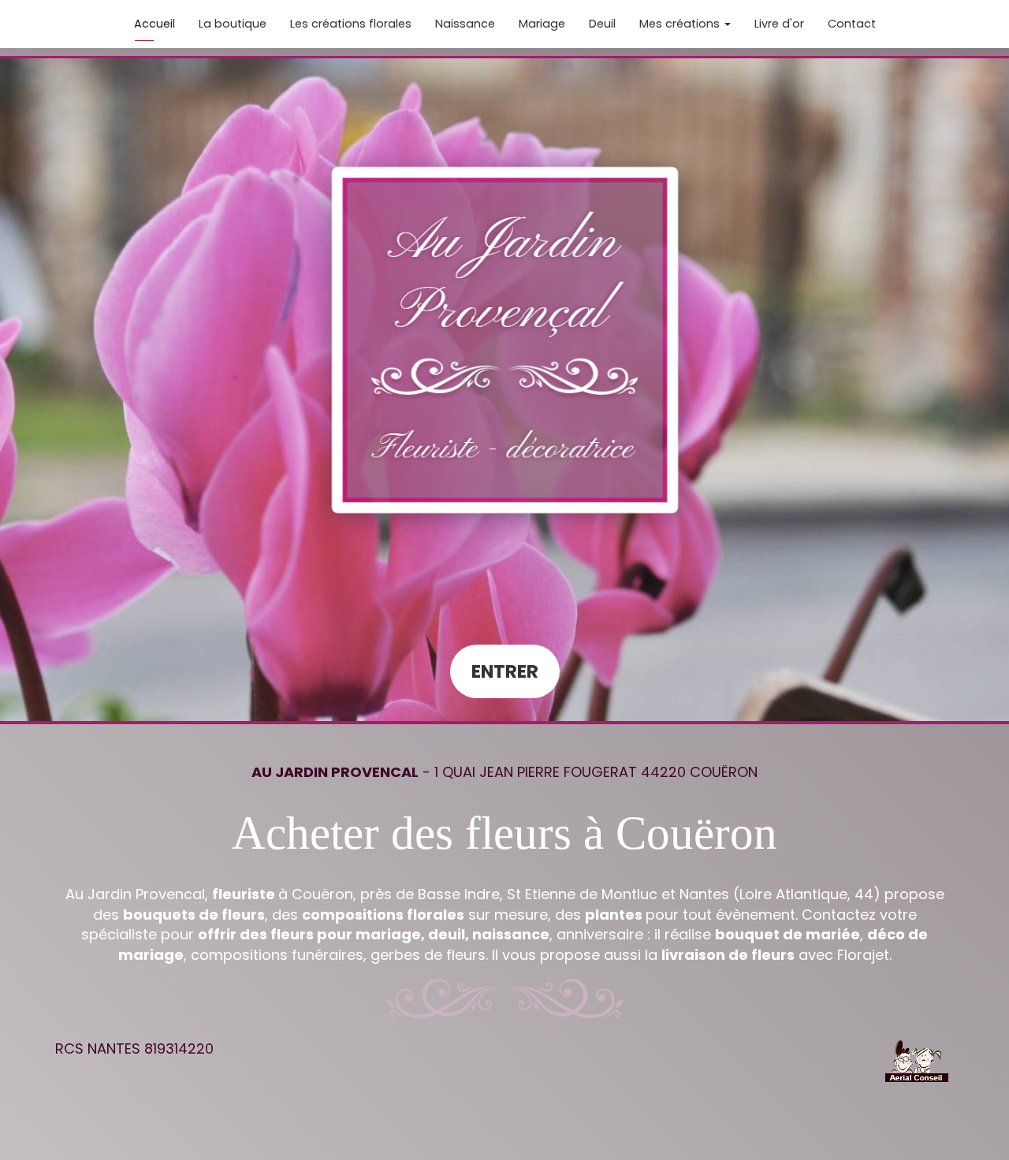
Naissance (465, 24)
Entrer (504, 671)
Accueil (154, 24)
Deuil (602, 24)
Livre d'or (779, 24)
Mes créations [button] (681, 24)
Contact (852, 24)
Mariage (542, 24)
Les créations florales (350, 24)
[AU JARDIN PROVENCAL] (505, 340)
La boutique (232, 24)
